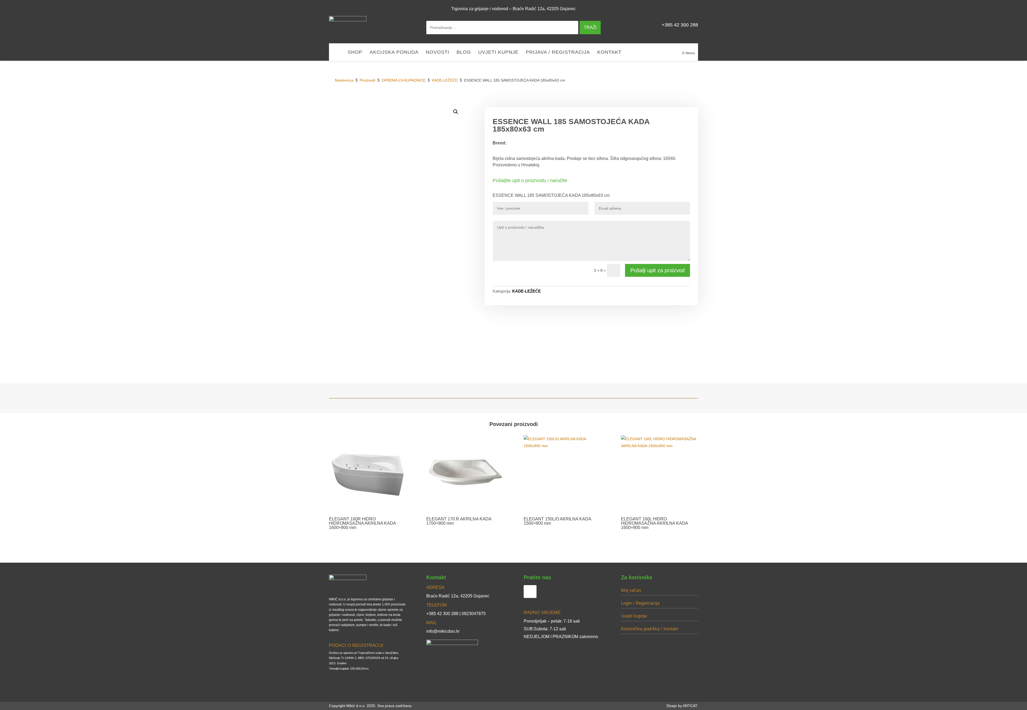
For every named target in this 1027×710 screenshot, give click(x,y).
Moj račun (631, 590)
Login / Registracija (640, 603)
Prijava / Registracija (558, 52)
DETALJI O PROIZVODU (615, 101)
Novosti (437, 52)
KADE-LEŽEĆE (526, 291)
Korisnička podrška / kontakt (649, 628)
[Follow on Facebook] (691, 8)
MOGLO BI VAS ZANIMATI (669, 101)
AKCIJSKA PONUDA (394, 52)
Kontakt (609, 52)
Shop (355, 52)
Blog (464, 52)
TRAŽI (590, 27)
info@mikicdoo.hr (442, 631)
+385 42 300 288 (680, 25)
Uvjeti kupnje (498, 52)
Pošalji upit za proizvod (657, 270)
